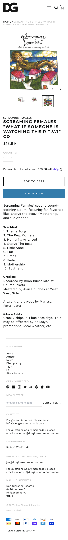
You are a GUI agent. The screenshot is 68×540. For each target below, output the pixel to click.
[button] (56, 7)
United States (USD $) (20, 530)
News (9, 359)
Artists (10, 356)
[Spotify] (36, 387)
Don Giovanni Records (27, 505)
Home (7, 21)
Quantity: (10, 152)
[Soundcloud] (30, 387)
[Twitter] (25, 387)
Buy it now (34, 193)
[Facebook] (13, 387)
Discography (13, 363)
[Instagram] (19, 387)
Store (9, 353)
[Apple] (42, 387)
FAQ (8, 369)
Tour (9, 366)
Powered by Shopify (14, 510)
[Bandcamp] (8, 387)
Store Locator (14, 373)
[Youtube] (48, 387)
